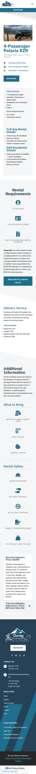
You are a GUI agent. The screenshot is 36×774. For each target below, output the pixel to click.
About (6, 707)
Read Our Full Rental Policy (18, 281)
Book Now (18, 10)
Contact (6, 710)
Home (6, 696)
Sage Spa (7, 731)
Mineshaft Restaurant (11, 734)
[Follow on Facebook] (12, 655)
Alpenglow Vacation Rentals (13, 738)
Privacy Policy (9, 758)
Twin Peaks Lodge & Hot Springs (15, 727)
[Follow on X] (20, 655)
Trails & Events (9, 703)
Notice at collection (10, 772)
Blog (5, 714)
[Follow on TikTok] (24, 655)
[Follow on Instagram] (16, 655)
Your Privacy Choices (16, 768)
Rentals (6, 699)
